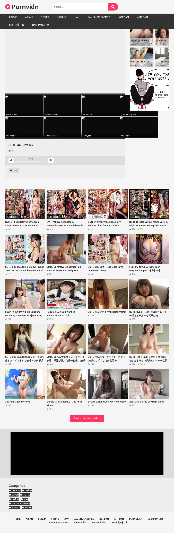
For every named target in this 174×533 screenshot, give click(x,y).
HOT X (26, 494)
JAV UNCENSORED (99, 17)
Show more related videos (87, 418)
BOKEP (45, 17)
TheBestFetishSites (58, 522)
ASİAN (29, 17)
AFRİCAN (142, 17)
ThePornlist (80, 522)
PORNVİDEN (16, 25)
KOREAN (123, 17)
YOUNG (61, 17)
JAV (77, 17)
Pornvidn (24, 7)
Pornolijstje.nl (119, 522)
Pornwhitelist (99, 522)
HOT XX (15, 499)
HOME (13, 17)
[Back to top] (162, 522)
